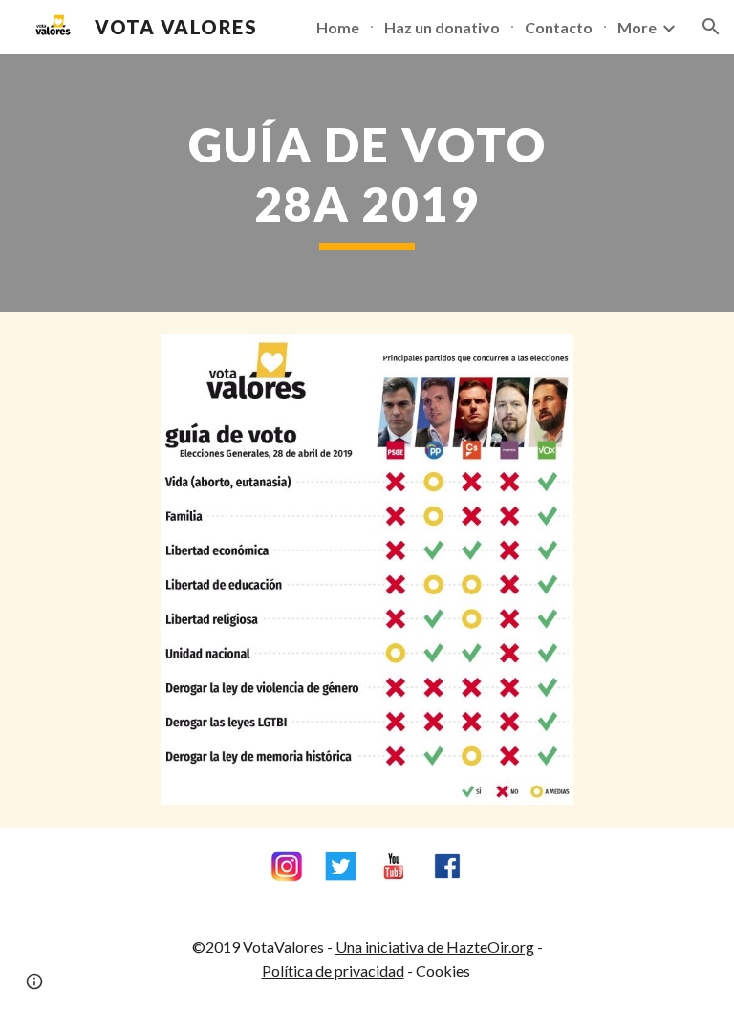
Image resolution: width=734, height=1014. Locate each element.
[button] (711, 27)
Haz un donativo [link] (442, 27)
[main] (366, 182)
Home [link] (337, 27)
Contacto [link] (559, 27)
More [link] (637, 27)
